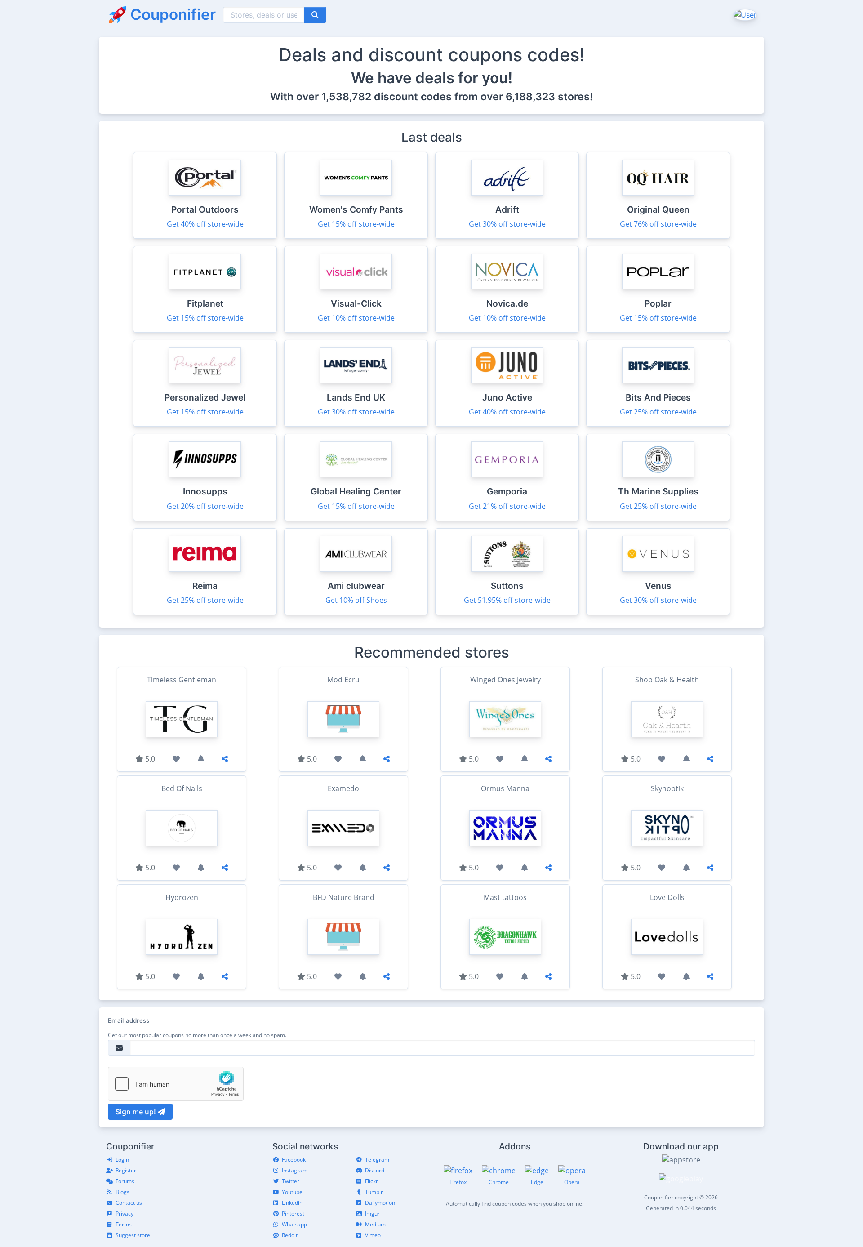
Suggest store (133, 1235)
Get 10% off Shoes (356, 600)
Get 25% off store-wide (658, 412)
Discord (374, 1170)
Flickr (371, 1181)
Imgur (372, 1213)
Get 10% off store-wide (356, 318)
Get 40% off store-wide (205, 224)
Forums (125, 1181)
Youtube (292, 1192)
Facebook (294, 1159)
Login (122, 1159)
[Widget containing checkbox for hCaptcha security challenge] (176, 1084)
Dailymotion (380, 1203)
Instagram (294, 1170)
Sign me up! (137, 1111)
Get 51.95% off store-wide (507, 600)
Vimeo (373, 1235)
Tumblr (374, 1192)
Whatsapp (294, 1224)
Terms (124, 1224)
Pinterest (293, 1213)
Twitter (290, 1181)
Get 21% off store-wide (507, 506)
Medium (375, 1224)
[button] (744, 14)
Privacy (124, 1213)
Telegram (377, 1159)
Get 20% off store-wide (205, 506)
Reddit (290, 1235)
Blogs (122, 1192)
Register (126, 1170)
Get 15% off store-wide (356, 224)
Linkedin (292, 1203)
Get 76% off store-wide (658, 224)
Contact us (129, 1203)
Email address (128, 1020)
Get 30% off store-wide (507, 224)
